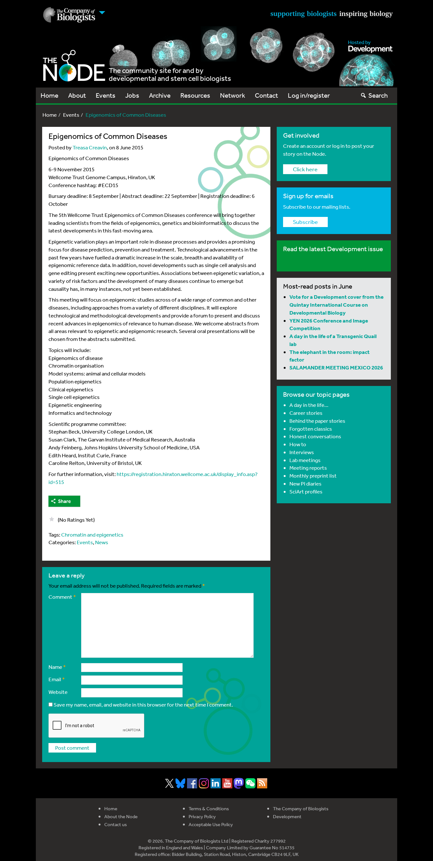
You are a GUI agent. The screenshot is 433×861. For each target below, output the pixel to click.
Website (58, 691)
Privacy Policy (202, 816)
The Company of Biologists (300, 809)
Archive (160, 95)
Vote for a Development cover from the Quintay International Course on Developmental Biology (336, 304)
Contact (266, 95)
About (77, 95)
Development (287, 816)
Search (378, 95)
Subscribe (305, 221)
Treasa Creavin (90, 147)
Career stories (305, 412)
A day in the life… (308, 404)
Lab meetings (304, 460)
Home (49, 95)
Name (57, 666)
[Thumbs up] (51, 519)
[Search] (363, 95)
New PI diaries (305, 483)
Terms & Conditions (209, 809)
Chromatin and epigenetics (92, 534)
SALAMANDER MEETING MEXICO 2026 (336, 367)
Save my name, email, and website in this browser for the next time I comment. (143, 704)
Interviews (301, 452)
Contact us (115, 824)
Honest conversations (315, 436)
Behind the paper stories (317, 420)
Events (105, 95)
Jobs (132, 95)
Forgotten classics (310, 428)
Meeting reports (308, 467)
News (101, 542)
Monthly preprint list (313, 475)
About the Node (121, 816)
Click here (305, 169)
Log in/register (309, 95)
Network (232, 95)
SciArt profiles (305, 491)
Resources (195, 95)
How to (297, 444)
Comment (62, 596)
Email (56, 679)
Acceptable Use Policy (211, 824)
